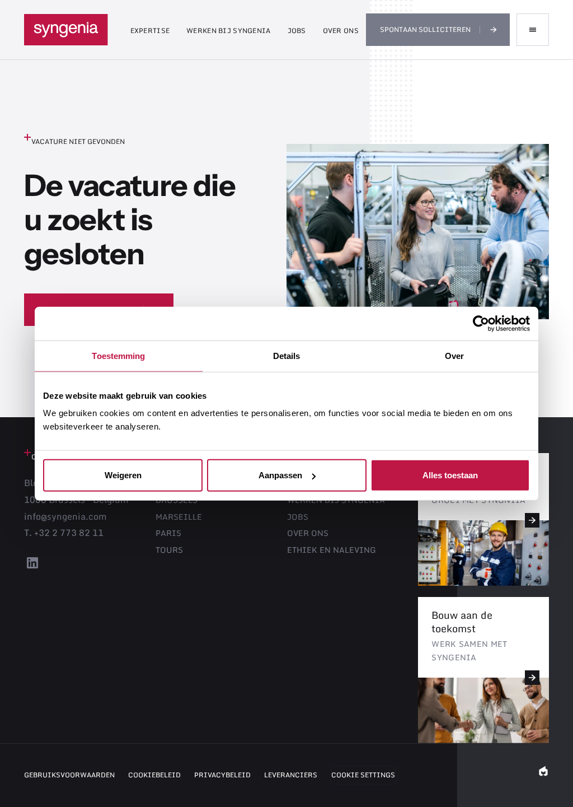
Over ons (341, 30)
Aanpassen (280, 475)
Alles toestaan (450, 475)
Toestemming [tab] (118, 355)
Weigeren (123, 475)
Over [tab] (454, 355)
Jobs (297, 30)
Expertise (150, 30)
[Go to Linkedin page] (32, 567)
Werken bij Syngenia (228, 30)
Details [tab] (286, 355)
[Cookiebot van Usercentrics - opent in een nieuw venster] (481, 323)
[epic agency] (543, 775)
